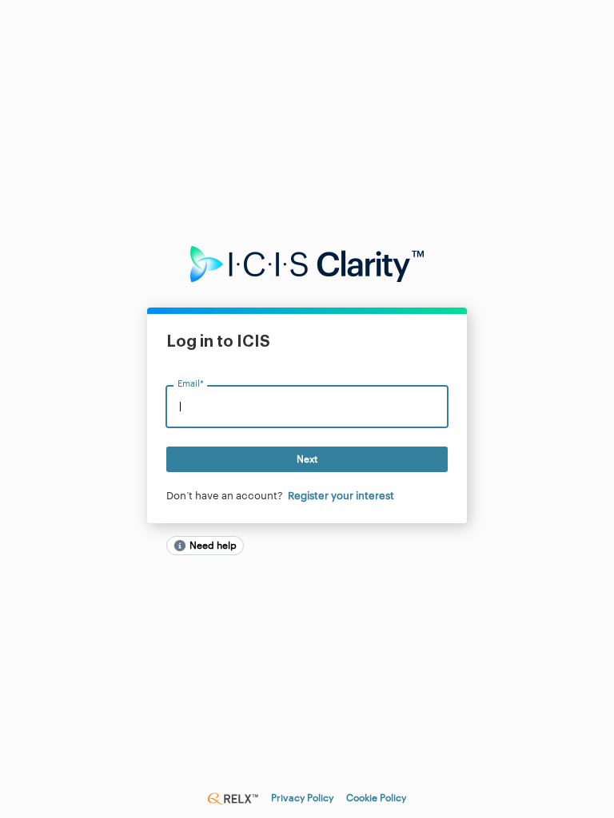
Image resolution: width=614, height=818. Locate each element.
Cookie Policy (376, 798)
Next (307, 459)
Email (190, 384)
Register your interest (341, 495)
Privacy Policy (302, 798)
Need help (213, 545)
